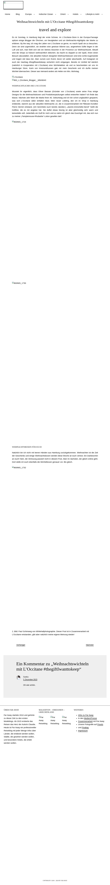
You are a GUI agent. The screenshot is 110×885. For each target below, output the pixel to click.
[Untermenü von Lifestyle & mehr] (102, 14)
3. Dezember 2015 (30, 679)
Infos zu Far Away (85, 715)
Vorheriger (20, 645)
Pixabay (85, 727)
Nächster (90, 645)
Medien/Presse (90, 718)
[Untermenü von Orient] (68, 14)
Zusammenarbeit (85, 721)
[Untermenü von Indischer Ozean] (55, 14)
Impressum (83, 731)
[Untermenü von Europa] (34, 14)
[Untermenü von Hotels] (81, 14)
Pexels (100, 724)
